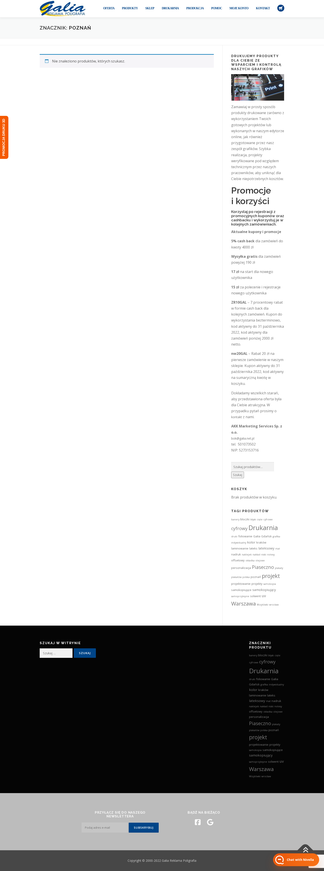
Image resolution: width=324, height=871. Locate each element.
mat (277, 548)
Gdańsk (266, 536)
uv (264, 595)
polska (246, 577)
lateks (253, 548)
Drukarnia (170, 8)
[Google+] (210, 822)
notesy (271, 554)
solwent (255, 596)
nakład (256, 554)
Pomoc (216, 8)
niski (263, 554)
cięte (260, 519)
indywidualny (238, 542)
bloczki (245, 519)
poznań (256, 577)
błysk (253, 519)
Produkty (130, 8)
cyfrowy (239, 528)
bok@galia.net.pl (242, 438)
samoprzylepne (240, 596)
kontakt (236, 417)
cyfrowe (268, 519)
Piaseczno (263, 567)
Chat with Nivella (300, 860)
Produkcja (195, 8)
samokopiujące (241, 590)
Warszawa (243, 603)
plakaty (279, 568)
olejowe (260, 560)
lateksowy (266, 548)
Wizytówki (262, 604)
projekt (271, 575)
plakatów (236, 577)
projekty (257, 584)
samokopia (269, 583)
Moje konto (238, 8)
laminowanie (239, 548)
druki (234, 536)
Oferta (108, 8)
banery (235, 519)
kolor (251, 542)
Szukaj (237, 475)
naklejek (247, 554)
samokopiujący (264, 589)
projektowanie (241, 584)
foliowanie (245, 536)
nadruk (236, 554)
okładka (250, 560)
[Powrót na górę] (305, 850)
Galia (256, 536)
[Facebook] (197, 822)
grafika (276, 536)
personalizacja (241, 568)
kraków (261, 542)
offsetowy (238, 560)
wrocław (274, 604)
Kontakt (263, 8)
